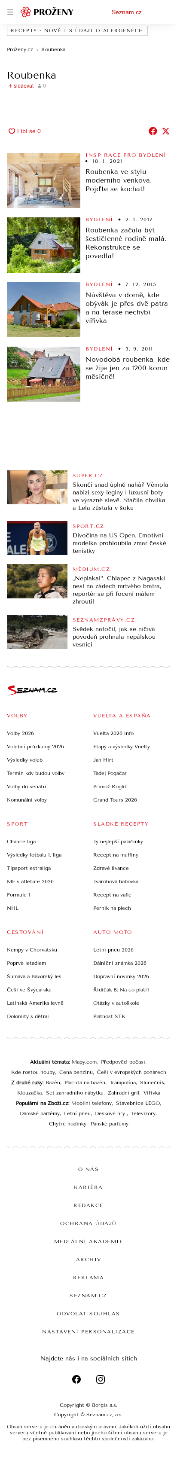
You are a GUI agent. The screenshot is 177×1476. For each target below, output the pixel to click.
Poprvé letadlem (26, 963)
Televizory (143, 1113)
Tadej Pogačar (110, 773)
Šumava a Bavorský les (34, 976)
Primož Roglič (110, 787)
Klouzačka (29, 1093)
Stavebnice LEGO (138, 1103)
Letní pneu (77, 1113)
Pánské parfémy (109, 1124)
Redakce (88, 1205)
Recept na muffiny (115, 855)
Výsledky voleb (25, 760)
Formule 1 (18, 895)
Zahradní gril (123, 1093)
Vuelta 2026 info (113, 733)
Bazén (53, 1083)
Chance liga (21, 842)
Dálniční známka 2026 (119, 963)
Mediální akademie (88, 1241)
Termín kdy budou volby (35, 773)
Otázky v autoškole (116, 1003)
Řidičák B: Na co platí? (121, 990)
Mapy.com (84, 1062)
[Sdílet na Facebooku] (153, 131)
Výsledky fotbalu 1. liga (34, 855)
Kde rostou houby (33, 1072)
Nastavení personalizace (88, 1332)
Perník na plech (112, 908)
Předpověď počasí (123, 1062)
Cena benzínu (76, 1072)
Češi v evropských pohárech (131, 1072)
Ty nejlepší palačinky (118, 842)
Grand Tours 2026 (115, 800)
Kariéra (88, 1187)
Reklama (88, 1278)
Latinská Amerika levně (35, 1003)
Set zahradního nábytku (75, 1093)
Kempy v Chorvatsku (32, 950)
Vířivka (151, 1093)
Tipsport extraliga (29, 868)
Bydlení (99, 220)
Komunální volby (27, 800)
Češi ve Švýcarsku (29, 990)
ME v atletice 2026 (30, 881)
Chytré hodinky (67, 1124)
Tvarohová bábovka (115, 881)
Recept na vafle (112, 895)
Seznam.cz (127, 12)
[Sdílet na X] (166, 131)
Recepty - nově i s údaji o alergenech (77, 31)
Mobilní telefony (91, 1103)
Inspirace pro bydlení (126, 155)
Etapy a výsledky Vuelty (121, 747)
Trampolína (123, 1083)
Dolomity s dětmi (28, 1016)
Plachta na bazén (84, 1083)
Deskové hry (111, 1113)
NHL (12, 908)
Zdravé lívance (111, 868)
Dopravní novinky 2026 (121, 976)
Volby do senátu (26, 787)
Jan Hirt (103, 760)
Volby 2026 (20, 733)
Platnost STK (109, 1016)
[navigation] (10, 12)
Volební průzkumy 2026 (35, 747)
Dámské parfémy (40, 1113)
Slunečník (152, 1083)
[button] (43, 180)
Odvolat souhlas (88, 1314)
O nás (88, 1169)
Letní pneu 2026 (113, 950)
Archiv (88, 1259)
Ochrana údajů (88, 1223)
